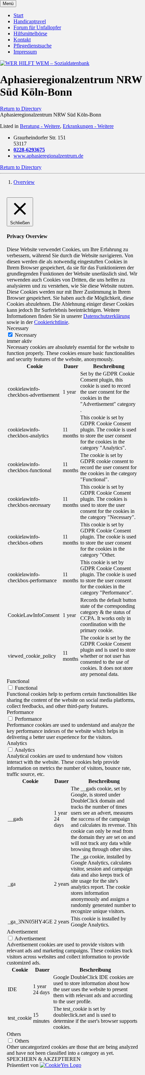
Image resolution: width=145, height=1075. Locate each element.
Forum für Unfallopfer (37, 27)
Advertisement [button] (22, 932)
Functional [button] (18, 681)
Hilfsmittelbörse (30, 33)
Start (18, 15)
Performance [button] (20, 712)
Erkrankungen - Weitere (88, 126)
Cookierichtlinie (51, 322)
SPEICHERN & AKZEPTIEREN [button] (44, 1059)
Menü (8, 3)
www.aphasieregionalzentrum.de (48, 156)
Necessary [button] (18, 328)
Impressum (25, 52)
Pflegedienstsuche (32, 45)
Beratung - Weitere (40, 126)
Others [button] (14, 1034)
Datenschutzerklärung (106, 316)
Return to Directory (20, 108)
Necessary (26, 335)
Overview (24, 182)
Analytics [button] (17, 743)
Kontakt (22, 39)
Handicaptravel (29, 21)
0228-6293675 (29, 150)
